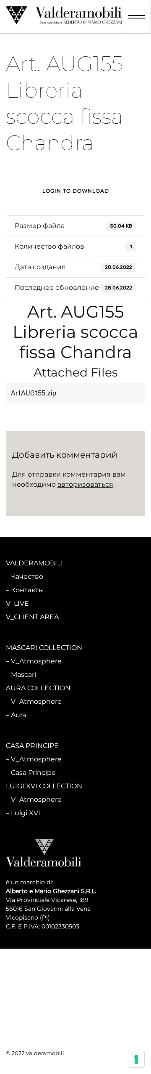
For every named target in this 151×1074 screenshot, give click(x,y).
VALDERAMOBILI (34, 563)
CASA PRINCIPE (32, 746)
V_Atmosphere (36, 661)
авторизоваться (85, 484)
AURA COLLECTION (38, 688)
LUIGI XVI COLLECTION (44, 786)
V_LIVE (17, 603)
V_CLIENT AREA (32, 617)
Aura (18, 715)
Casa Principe (33, 773)
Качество (27, 577)
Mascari (23, 675)
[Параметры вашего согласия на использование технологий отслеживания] (136, 1059)
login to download (75, 191)
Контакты (27, 590)
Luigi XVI (25, 813)
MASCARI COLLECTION (44, 648)
